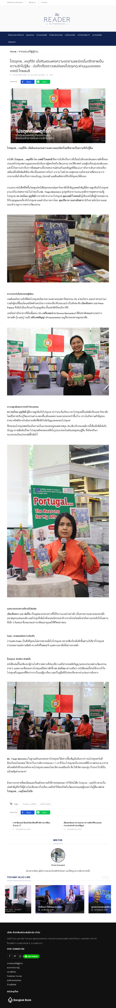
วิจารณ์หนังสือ (41, 35)
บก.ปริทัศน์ (11, 972)
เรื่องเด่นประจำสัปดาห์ (16, 35)
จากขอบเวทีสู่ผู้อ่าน (28, 52)
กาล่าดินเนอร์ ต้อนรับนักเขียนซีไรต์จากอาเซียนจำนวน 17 (31, 824)
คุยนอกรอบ (30, 35)
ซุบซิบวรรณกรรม (14, 980)
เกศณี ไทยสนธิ (45, 804)
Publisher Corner (14, 976)
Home (13, 52)
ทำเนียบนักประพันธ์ (56, 35)
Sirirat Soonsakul (39, 75)
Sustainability (84, 35)
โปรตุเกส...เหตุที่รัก (29, 804)
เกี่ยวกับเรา (32, 2)
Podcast (12, 42)
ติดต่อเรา (44, 2)
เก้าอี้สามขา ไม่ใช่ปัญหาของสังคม (22, 907)
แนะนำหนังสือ (97, 35)
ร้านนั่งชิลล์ (11, 984)
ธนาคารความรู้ (13, 967)
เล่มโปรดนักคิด (70, 35)
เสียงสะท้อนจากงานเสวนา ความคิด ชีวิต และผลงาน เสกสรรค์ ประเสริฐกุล (83, 824)
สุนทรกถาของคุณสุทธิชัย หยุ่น (74, 907)
